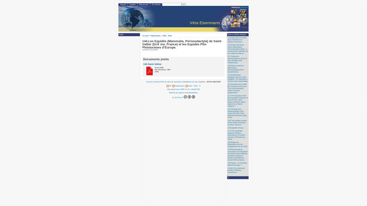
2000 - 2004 (167, 36)
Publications (155, 36)
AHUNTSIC (195, 89)
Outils (121, 35)
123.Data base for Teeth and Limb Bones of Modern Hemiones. (237, 40)
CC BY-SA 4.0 (177, 97)
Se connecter (176, 82)
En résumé (156, 5)
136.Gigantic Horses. (236, 128)
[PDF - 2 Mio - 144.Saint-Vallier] (148, 75)
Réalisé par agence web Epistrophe (183, 93)
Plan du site (143, 5)
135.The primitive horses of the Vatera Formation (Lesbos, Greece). (237, 123)
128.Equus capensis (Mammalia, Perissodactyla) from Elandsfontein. (236, 69)
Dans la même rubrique (237, 35)
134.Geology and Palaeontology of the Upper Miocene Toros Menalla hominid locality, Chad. (237, 113)
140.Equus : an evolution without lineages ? (237, 164)
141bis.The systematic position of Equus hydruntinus (236, 170)
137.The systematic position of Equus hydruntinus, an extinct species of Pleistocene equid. (236, 135)
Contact (132, 5)
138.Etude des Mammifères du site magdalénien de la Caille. (238, 144)
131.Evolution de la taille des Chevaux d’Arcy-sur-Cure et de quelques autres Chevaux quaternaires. (237, 88)
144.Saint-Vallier (152, 64)
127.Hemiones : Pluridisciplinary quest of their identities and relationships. (237, 59)
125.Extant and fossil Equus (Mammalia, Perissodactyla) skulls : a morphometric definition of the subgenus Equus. (238, 49)
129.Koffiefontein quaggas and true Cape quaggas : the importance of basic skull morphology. (238, 78)
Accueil (145, 36)
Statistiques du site (190, 82)
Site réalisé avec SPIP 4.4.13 (178, 89)
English (244, 7)
